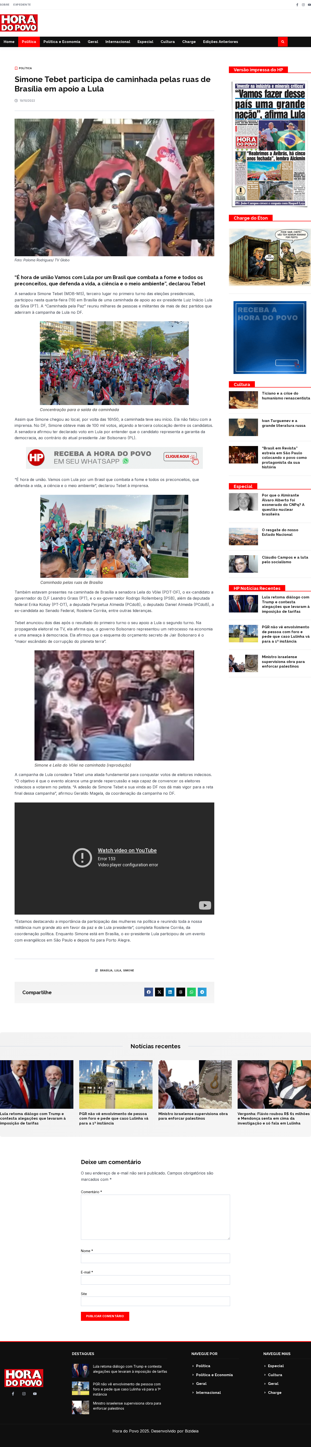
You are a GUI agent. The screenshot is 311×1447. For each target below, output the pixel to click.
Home (9, 42)
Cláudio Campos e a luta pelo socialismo (285, 559)
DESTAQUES (83, 1354)
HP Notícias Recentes (257, 588)
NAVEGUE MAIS (277, 1354)
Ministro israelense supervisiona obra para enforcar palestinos (283, 662)
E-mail (87, 1272)
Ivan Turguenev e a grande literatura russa (284, 423)
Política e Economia (61, 42)
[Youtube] (309, 4)
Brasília (106, 970)
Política (29, 42)
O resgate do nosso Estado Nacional (280, 532)
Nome (87, 1251)
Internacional (117, 42)
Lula (117, 970)
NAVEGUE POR (204, 1354)
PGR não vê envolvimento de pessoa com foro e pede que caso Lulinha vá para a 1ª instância (286, 634)
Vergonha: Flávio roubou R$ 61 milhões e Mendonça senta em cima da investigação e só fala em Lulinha (274, 1118)
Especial (145, 42)
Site (84, 1294)
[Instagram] (303, 4)
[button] (283, 42)
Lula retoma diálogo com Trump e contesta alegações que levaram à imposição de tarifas (286, 604)
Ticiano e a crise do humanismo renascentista (286, 395)
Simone (128, 970)
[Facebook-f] (297, 4)
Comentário (91, 1192)
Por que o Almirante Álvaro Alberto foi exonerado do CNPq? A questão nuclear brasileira (283, 504)
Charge (189, 42)
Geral (93, 42)
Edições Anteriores (220, 42)
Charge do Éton (251, 218)
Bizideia (192, 1431)
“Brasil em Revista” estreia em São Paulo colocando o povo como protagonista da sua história (284, 457)
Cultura (168, 42)
